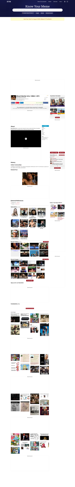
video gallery (32, 104)
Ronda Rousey (15, 216)
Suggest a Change (54, 152)
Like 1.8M (46, 102)
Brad (53, 162)
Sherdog (18, 202)
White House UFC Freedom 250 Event (23, 238)
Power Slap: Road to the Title (41, 228)
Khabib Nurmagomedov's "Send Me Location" (32, 217)
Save (18, 102)
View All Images (30, 280)
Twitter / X (59, 114)
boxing (43, 137)
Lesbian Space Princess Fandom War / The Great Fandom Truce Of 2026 (61, 218)
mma (47, 137)
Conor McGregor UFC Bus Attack (41, 217)
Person (54, 113)
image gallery (23, 104)
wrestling (45, 137)
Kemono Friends (52, 217)
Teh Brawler (54, 158)
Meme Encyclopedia (41, 1)
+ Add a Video (46, 241)
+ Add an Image (45, 259)
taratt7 (53, 156)
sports (44, 139)
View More (57, 117)
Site (61, 113)
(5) (56, 155)
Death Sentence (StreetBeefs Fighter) (15, 238)
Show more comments (29, 308)
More (60, 1)
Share (13, 102)
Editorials (55, 1)
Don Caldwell (54, 160)
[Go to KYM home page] (9, 1)
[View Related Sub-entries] (21, 97)
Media (49, 1)
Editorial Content (49, 13)
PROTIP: (12, 104)
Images (37, 13)
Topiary (51, 114)
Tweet (22, 102)
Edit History (62, 152)
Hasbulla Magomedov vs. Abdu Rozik (24, 217)
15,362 (47, 97)
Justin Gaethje (32, 227)
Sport (42, 130)
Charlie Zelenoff (15, 227)
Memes (42, 13)
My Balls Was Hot (24, 227)
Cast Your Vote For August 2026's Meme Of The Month (38, 19)
